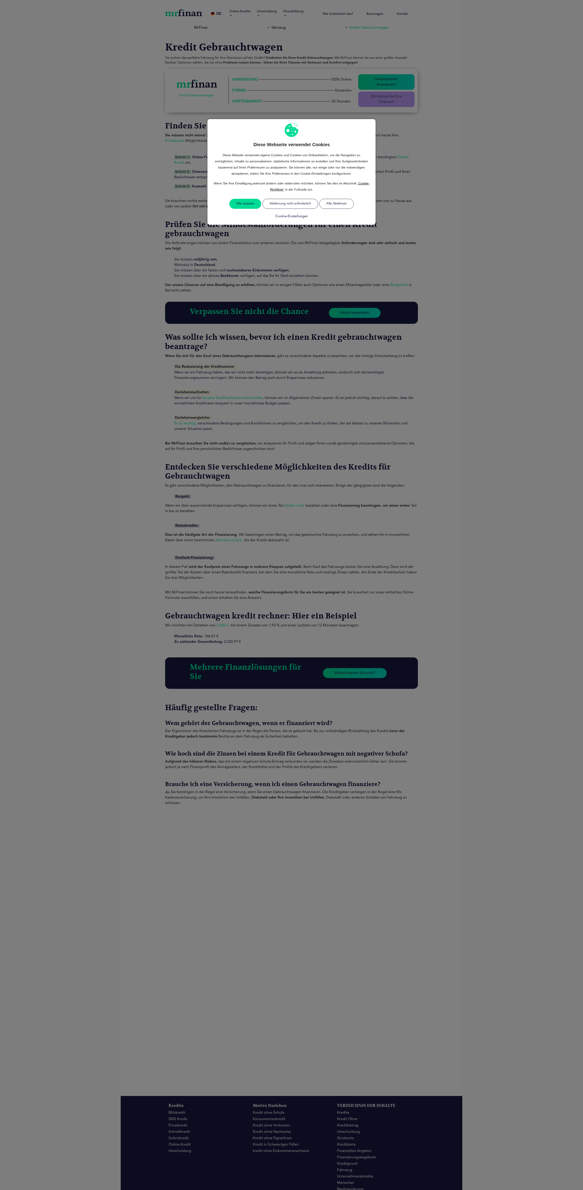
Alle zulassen (245, 203)
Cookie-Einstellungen (291, 216)
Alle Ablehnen (336, 203)
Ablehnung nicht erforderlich (290, 203)
